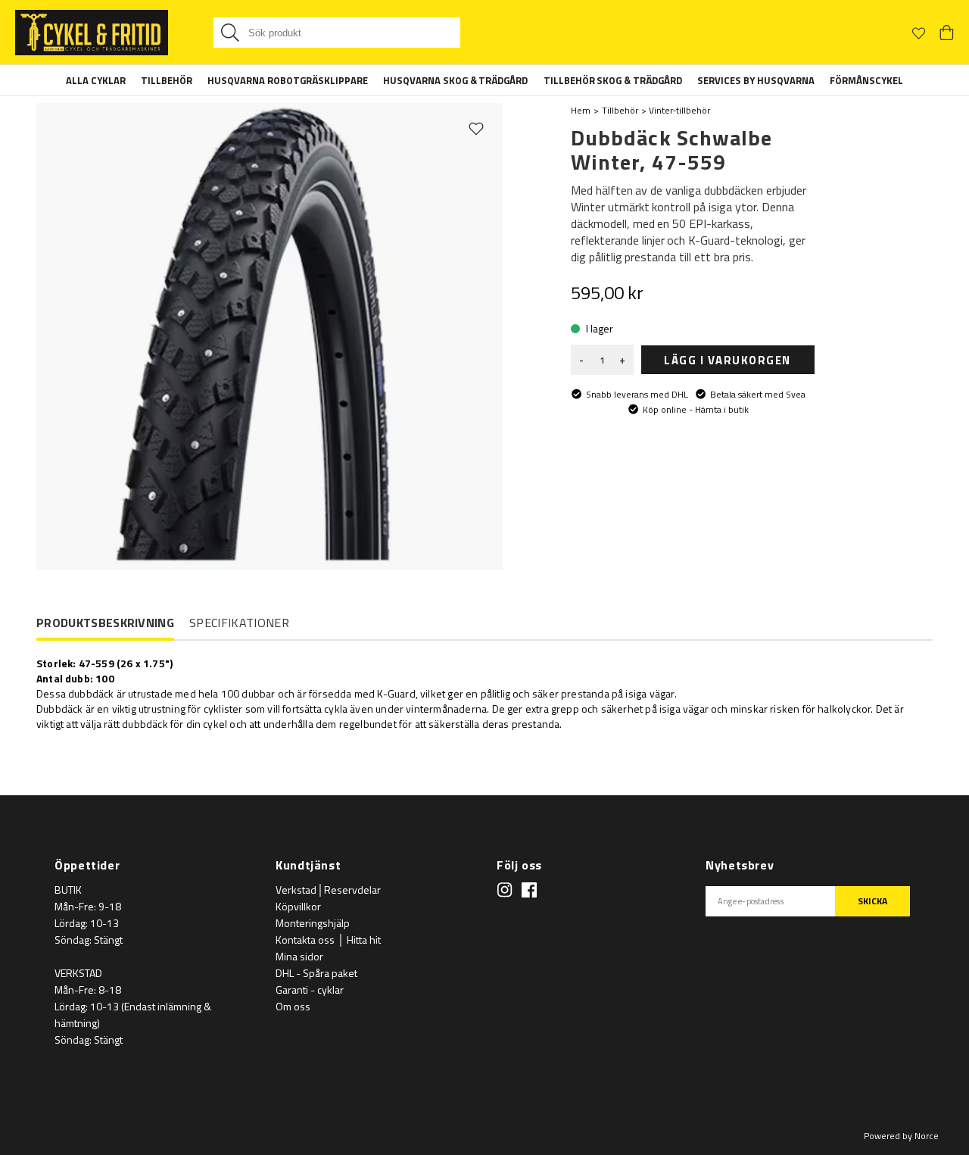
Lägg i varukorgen (727, 360)
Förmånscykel (866, 80)
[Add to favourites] (476, 128)
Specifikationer (239, 622)
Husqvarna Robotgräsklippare (287, 80)
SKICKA (872, 901)
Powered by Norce (901, 1135)
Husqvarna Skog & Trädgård (455, 80)
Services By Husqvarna (756, 80)
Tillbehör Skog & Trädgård (613, 80)
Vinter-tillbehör (679, 110)
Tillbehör (166, 80)
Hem (580, 110)
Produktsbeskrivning (105, 623)
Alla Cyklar (96, 80)
